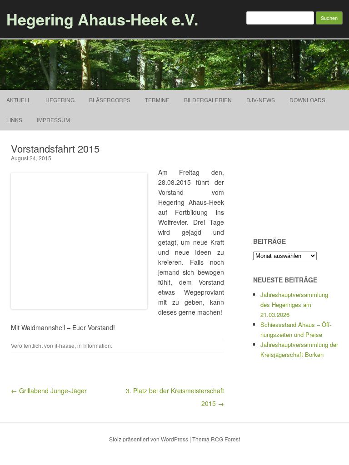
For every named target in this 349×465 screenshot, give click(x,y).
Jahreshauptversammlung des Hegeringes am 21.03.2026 (294, 304)
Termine (157, 100)
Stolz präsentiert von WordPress (148, 439)
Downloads (307, 100)
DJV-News (260, 100)
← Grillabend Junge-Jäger (49, 390)
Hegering (60, 100)
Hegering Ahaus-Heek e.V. (102, 19)
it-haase (65, 345)
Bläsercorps (109, 100)
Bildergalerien (208, 100)
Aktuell (18, 100)
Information (97, 345)
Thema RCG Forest (216, 439)
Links (14, 120)
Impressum (53, 120)
